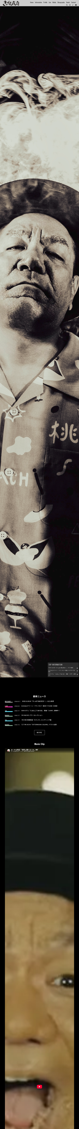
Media (54, 2)
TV (6, 711)
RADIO (7, 715)
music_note (73, 5)
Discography (61, 2)
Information (38, 2)
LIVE (6, 706)
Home (31, 2)
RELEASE (8, 701)
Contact (73, 2)
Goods (68, 2)
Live (50, 2)
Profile (45, 2)
